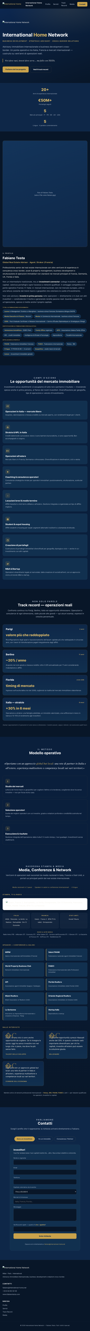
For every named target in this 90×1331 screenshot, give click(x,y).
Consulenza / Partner (65, 1139)
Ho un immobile (44, 1139)
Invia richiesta (45, 1236)
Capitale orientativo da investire (25, 1187)
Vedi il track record (40, 69)
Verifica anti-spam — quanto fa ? (30, 1225)
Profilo (47, 4)
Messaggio (17, 1207)
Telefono (17, 1177)
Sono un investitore (24, 1139)
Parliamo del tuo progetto (15, 69)
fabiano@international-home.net (54, 1244)
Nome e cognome (20, 1158)
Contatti (82, 4)
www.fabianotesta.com (11, 1294)
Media (72, 4)
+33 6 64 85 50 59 (10, 1291)
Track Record (64, 4)
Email (15, 1168)
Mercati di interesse (21, 1197)
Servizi (55, 4)
